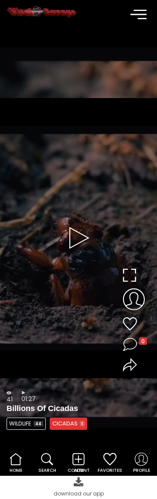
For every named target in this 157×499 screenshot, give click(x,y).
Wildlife (25, 423)
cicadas (67, 423)
